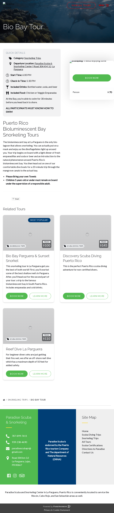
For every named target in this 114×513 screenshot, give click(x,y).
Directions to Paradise (93, 448)
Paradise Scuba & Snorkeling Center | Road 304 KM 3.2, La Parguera (34, 66)
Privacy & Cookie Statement (57, 510)
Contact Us (88, 452)
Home (85, 431)
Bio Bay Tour (38, 400)
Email (17, 199)
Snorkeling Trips (32, 58)
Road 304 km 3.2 (20, 457)
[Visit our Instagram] (15, 475)
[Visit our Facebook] (9, 475)
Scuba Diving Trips (91, 434)
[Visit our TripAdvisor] (22, 475)
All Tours (86, 441)
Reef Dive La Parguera (24, 349)
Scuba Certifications (92, 445)
